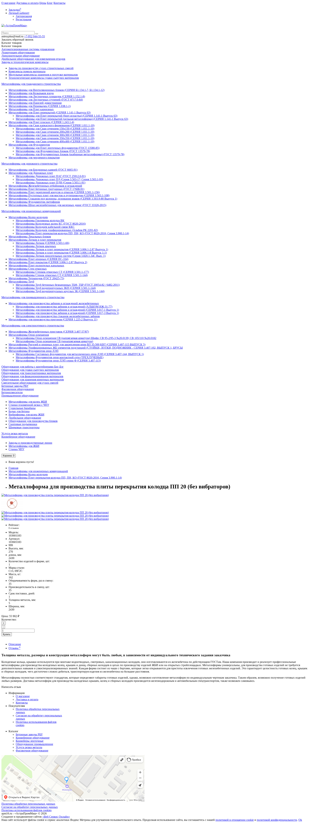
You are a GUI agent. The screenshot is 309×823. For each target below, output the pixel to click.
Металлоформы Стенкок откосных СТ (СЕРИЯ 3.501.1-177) (52, 271)
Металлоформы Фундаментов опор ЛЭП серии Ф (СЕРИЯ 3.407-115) (58, 360)
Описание (15, 644)
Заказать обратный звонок (17, 39)
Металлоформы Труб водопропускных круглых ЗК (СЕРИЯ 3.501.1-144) (60, 291)
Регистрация (23, 19)
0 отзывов (14, 528)
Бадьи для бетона (19, 411)
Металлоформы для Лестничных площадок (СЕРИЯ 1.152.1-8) (47, 96)
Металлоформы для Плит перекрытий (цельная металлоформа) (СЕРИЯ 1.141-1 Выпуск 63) (72, 118)
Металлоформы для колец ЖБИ (28, 401)
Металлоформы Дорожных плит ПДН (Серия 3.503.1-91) (50, 182)
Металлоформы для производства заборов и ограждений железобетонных (54, 303)
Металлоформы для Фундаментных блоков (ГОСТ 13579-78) (53, 151)
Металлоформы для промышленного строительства (32, 297)
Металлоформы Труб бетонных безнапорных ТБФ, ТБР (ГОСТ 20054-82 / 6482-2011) (68, 284)
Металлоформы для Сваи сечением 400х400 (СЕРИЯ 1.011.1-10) (55, 141)
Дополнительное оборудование (20, 55)
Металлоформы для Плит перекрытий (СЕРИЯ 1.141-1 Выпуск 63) (49, 112)
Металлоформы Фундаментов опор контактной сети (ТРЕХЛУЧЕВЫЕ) (59, 357)
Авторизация (24, 16)
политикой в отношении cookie (234, 819)
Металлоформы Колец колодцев (28, 217)
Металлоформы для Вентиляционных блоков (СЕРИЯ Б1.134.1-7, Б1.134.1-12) (56, 90)
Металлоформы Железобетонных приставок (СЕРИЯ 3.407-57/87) (49, 331)
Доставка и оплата (27, 2)
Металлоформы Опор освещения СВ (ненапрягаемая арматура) (54, 341)
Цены (42, 2)
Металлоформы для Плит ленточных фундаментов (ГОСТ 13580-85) (57, 147)
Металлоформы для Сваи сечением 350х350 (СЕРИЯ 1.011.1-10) (55, 138)
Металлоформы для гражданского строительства (31, 83)
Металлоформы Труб (21, 281)
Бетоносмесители (12, 392)
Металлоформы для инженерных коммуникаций (31, 211)
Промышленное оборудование (20, 395)
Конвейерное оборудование (18, 436)
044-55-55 (34, 36)
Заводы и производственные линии (30, 442)
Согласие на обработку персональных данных (29, 807)
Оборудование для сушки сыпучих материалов (30, 369)
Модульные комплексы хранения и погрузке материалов (43, 74)
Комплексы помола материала (27, 71)
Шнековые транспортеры (24, 427)
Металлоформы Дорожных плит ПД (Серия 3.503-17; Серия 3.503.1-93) (59, 179)
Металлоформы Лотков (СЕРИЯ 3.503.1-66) (42, 242)
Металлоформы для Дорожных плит (31, 172)
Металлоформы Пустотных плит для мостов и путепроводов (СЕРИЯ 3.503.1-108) (59, 195)
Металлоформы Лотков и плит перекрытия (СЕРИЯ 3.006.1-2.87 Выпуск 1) (62, 249)
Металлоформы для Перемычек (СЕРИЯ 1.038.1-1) (40, 106)
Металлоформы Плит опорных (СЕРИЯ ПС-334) (38, 259)
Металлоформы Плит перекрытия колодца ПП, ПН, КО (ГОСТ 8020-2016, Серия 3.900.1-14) (72, 233)
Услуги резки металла (14, 433)
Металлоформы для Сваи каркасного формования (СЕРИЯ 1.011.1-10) (51, 125)
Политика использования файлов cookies (26, 810)
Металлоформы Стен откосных (28, 268)
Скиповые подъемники (23, 424)
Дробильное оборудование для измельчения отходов (33, 58)
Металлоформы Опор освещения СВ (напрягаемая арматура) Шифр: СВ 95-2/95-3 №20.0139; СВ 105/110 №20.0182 (86, 338)
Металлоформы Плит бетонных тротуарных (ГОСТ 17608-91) (46, 189)
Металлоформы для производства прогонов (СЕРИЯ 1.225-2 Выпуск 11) (53, 319)
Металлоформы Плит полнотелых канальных (36, 265)
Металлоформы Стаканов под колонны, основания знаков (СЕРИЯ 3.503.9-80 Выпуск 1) (63, 198)
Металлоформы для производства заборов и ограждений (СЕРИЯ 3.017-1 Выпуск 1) (67, 309)
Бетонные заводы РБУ (14, 385)
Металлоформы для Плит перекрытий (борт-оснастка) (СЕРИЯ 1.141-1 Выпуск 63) (66, 115)
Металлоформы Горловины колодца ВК (40, 220)
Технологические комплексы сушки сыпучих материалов (44, 77)
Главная (13, 467)
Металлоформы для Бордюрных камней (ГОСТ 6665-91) (43, 169)
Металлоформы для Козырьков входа (31, 93)
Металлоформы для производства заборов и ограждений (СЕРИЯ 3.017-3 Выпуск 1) (67, 313)
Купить (6, 634)
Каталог (11, 46)
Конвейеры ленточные (29, 740)
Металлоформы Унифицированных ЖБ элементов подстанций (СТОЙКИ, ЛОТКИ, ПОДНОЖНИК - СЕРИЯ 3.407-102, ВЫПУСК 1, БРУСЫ (96, 347)
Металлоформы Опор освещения (29, 334)
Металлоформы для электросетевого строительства (32, 325)
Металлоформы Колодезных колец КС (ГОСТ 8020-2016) (51, 223)
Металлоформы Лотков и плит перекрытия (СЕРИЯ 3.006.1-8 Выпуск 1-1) (61, 252)
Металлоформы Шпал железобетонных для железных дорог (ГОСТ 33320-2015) (57, 205)
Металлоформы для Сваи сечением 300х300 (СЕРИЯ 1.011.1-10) (55, 135)
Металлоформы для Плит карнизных (31, 109)
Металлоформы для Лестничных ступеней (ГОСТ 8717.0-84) (46, 99)
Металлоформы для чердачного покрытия (34, 157)
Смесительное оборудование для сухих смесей (29, 382)
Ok (300, 819)
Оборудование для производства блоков (33, 420)
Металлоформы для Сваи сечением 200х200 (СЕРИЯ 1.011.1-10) (55, 131)
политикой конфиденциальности (277, 819)
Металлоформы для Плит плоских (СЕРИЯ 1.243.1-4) (41, 122)
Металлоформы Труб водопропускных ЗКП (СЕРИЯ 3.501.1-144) (56, 288)
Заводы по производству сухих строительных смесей (41, 68)
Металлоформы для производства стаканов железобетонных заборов (58, 316)
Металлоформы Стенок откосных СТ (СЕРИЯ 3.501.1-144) (52, 275)
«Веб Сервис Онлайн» (56, 816)
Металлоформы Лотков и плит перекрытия (35, 239)
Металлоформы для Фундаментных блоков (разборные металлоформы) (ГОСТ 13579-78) (70, 154)
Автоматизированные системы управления (27, 49)
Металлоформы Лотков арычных (36, 246)
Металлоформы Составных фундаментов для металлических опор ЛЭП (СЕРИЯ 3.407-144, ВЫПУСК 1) (80, 354)
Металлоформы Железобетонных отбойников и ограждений (45, 185)
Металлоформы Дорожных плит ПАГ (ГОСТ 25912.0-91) (51, 176)
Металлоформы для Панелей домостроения (35, 102)
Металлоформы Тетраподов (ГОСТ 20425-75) (36, 278)
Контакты (59, 2)
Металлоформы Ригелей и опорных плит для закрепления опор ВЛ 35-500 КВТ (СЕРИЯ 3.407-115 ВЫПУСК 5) (77, 344)
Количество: (8, 619)
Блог (50, 2)
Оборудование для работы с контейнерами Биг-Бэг (32, 366)
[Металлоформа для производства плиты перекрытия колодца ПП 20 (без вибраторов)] (55, 495)
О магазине (8, 2)
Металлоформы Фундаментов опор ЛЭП (33, 350)
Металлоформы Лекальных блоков (30, 236)
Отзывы (14, 648)
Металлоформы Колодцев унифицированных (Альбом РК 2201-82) (57, 230)
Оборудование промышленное (34, 744)
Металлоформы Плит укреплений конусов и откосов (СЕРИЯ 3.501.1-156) (54, 192)
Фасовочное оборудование (17, 389)
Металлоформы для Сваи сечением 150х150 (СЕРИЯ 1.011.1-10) (55, 128)
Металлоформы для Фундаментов (29, 144)
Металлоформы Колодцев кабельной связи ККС (45, 226)
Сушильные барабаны (22, 408)
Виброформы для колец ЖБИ (26, 414)
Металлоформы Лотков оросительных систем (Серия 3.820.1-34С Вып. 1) (61, 255)
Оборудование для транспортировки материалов (31, 373)
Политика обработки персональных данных (28, 803)
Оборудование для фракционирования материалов (32, 376)
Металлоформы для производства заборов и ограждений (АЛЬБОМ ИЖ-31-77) (64, 306)
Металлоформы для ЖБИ (24, 446)
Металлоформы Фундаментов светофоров (34, 201)
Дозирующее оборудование (18, 52)
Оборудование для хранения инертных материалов (32, 379)
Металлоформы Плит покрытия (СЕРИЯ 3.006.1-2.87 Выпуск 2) (48, 262)
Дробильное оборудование (25, 417)
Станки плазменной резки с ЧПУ (29, 404)
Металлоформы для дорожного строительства (29, 163)
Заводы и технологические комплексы (24, 62)
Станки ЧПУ (16, 449)
